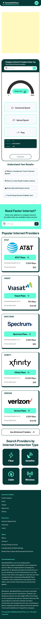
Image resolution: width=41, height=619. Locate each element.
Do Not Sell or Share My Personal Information (17, 551)
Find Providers (7, 498)
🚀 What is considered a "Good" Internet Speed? (19, 172)
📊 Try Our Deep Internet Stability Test (19, 195)
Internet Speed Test (9, 521)
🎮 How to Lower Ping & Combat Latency (20, 181)
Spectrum (5, 508)
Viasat (4, 505)
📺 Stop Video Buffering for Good (17, 188)
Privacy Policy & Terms (10, 544)
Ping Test (5, 525)
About (4, 538)
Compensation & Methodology (12, 548)
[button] (34, 68)
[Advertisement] (20, 32)
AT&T (4, 501)
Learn (4, 528)
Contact (5, 541)
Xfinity (4, 511)
